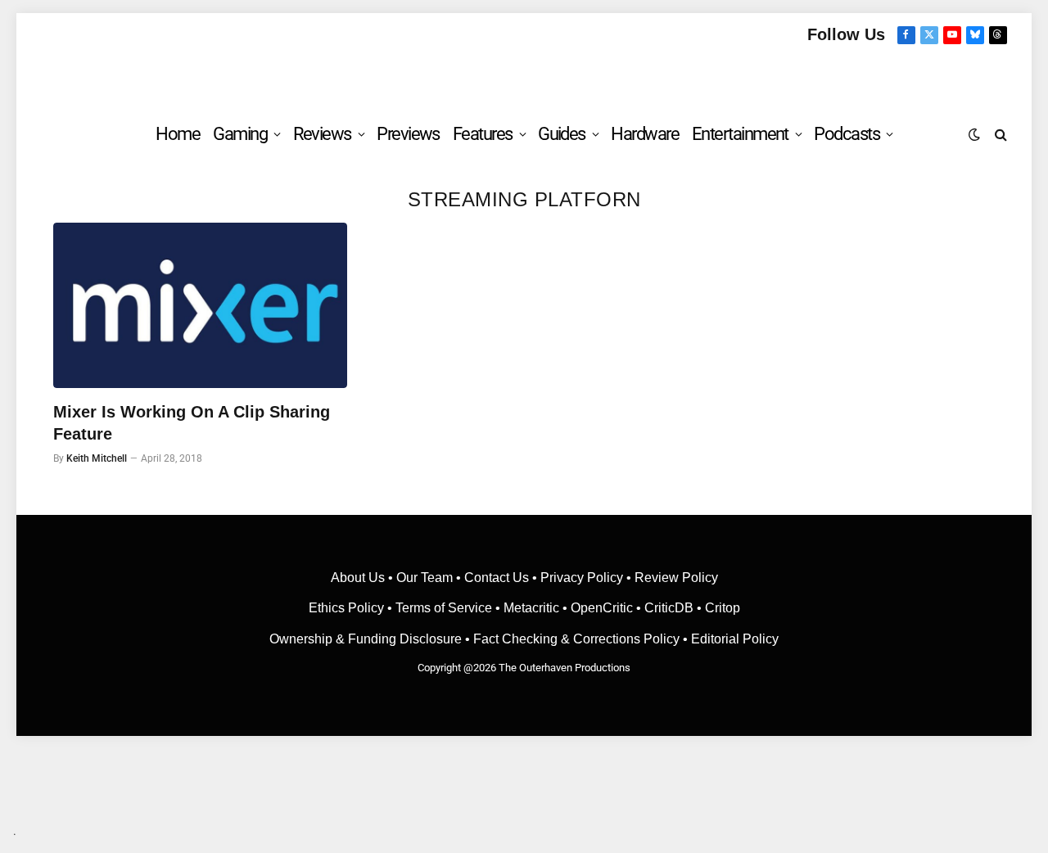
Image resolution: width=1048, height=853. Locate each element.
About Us (359, 577)
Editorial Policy (735, 639)
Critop (722, 608)
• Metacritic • (531, 608)
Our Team (424, 577)
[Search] (999, 133)
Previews (408, 134)
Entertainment (740, 134)
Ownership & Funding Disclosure (367, 639)
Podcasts (846, 134)
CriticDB (668, 608)
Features (483, 134)
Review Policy (676, 577)
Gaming (240, 134)
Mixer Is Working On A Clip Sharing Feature (191, 423)
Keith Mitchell (96, 458)
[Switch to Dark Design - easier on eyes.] (974, 134)
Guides (561, 134)
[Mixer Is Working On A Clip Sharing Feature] (200, 305)
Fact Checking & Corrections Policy (576, 639)
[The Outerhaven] (524, 76)
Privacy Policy (581, 577)
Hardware (645, 134)
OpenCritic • (607, 608)
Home (178, 134)
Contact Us (496, 577)
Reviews (322, 134)
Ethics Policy (348, 608)
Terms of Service (443, 608)
